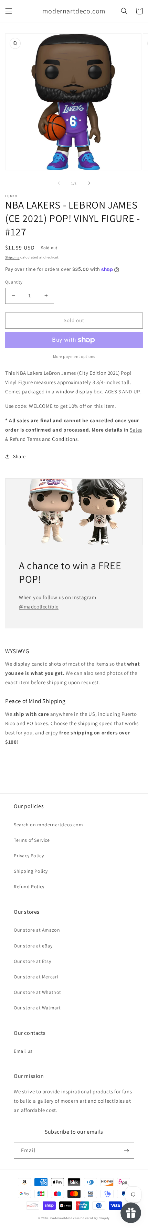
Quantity (13, 282)
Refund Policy (29, 886)
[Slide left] (58, 183)
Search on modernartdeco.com (48, 824)
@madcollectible (39, 606)
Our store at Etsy (32, 961)
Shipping (12, 257)
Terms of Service (32, 840)
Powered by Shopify (95, 1218)
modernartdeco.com (65, 1218)
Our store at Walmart (37, 1008)
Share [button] (19, 456)
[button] (8, 11)
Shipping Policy (31, 871)
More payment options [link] (74, 356)
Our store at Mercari (36, 977)
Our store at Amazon (37, 930)
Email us (23, 1051)
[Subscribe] (126, 1151)
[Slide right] (89, 183)
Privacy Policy (29, 855)
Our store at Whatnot (37, 992)
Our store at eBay (33, 946)
